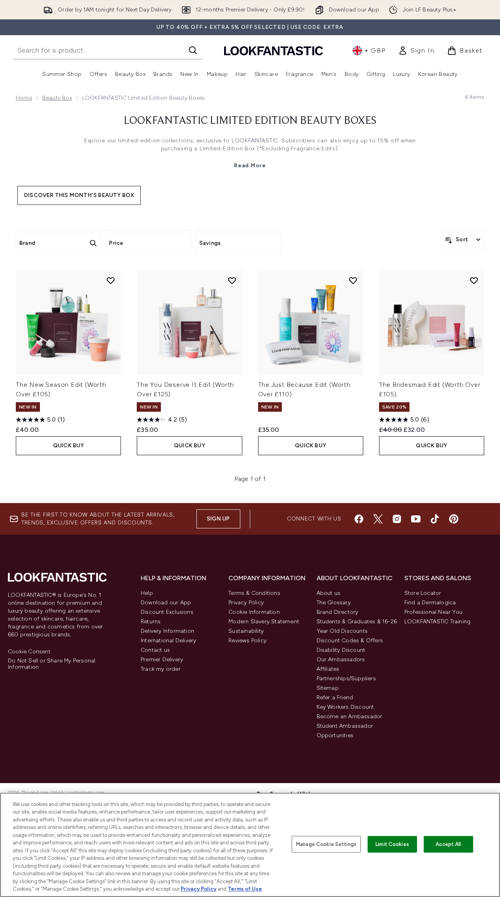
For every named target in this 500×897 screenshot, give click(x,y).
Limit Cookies (392, 844)
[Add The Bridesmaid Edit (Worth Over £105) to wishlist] (473, 280)
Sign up (218, 518)
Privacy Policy (246, 602)
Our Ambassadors (341, 659)
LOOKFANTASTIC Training (437, 621)
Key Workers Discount (345, 707)
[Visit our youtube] (415, 518)
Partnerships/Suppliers (346, 678)
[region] (250, 845)
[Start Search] (193, 50)
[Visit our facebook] (358, 518)
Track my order (161, 669)
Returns (150, 621)
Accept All (448, 844)
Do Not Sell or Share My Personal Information (51, 664)
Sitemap (328, 688)
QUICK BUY (68, 445)
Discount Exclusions (167, 612)
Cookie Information (254, 612)
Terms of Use (245, 889)
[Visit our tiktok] (434, 518)
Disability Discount (341, 650)
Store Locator (423, 593)
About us (329, 593)
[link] (416, 51)
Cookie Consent (29, 652)
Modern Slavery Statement (263, 621)
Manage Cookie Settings (326, 844)
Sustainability (246, 631)
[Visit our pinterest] (453, 518)
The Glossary (334, 602)
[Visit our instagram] (396, 518)
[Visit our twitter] (377, 518)
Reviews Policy (247, 640)
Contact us (155, 650)
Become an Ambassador (350, 716)
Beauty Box (57, 98)
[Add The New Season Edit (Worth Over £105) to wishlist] (110, 280)
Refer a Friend (335, 697)
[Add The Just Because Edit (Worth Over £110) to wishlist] (352, 280)
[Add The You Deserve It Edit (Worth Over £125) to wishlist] (232, 280)
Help (147, 593)
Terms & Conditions (254, 593)
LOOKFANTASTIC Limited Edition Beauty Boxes (250, 121)
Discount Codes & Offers (350, 640)
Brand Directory (337, 612)
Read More (250, 165)
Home (24, 98)
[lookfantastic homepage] (273, 50)
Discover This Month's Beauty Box (79, 195)
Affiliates (328, 669)
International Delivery (168, 640)
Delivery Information (167, 631)
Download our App (166, 602)
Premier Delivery (162, 659)
